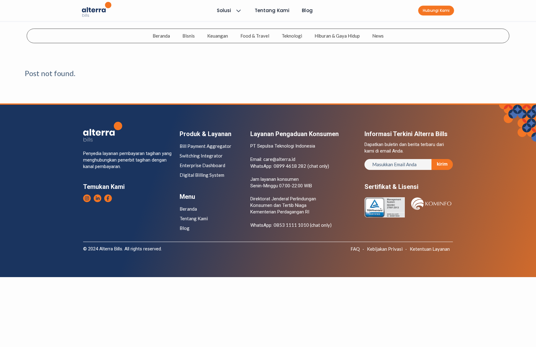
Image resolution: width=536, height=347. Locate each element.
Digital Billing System (202, 175)
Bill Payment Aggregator (205, 146)
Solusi (224, 10)
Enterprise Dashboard (202, 165)
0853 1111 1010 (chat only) (303, 225)
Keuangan (217, 36)
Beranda (161, 36)
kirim (442, 164)
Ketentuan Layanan (430, 249)
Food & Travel (254, 36)
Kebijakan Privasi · (387, 249)
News (378, 36)
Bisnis (188, 36)
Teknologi (292, 36)
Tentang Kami (272, 10)
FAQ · (357, 249)
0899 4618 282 (290, 166)
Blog (307, 10)
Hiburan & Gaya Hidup (337, 36)
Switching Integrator (201, 155)
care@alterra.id (279, 159)
